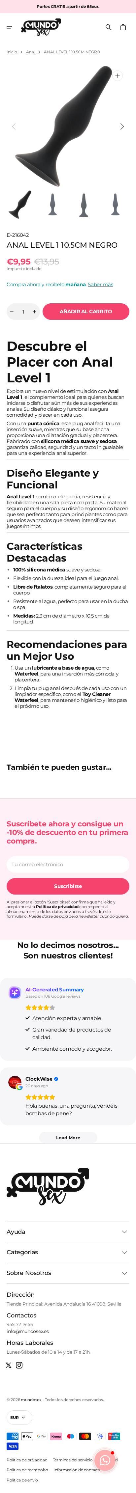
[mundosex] (41, 27)
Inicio (12, 52)
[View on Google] (14, 1082)
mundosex (31, 1399)
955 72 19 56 (20, 1324)
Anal (30, 52)
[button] (14, 27)
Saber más (100, 284)
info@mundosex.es (28, 1331)
